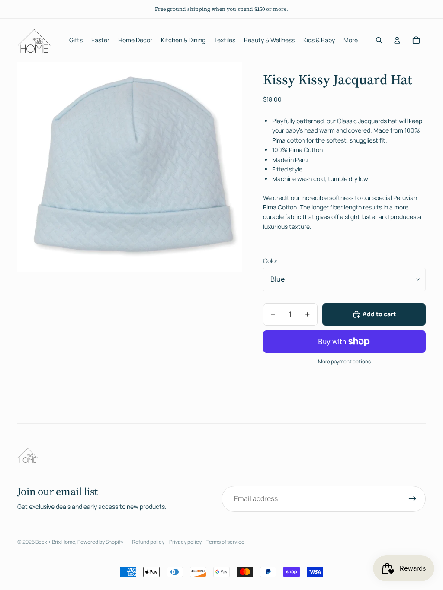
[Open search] (378, 40)
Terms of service (225, 542)
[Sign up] (413, 499)
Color (270, 261)
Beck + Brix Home (55, 542)
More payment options (344, 361)
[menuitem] (350, 40)
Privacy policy (185, 542)
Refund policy (148, 542)
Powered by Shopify (100, 542)
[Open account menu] (397, 40)
